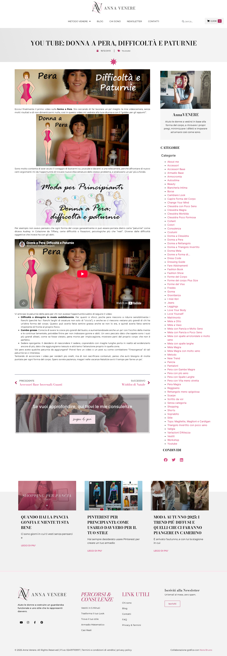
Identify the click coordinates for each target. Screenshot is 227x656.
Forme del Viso (176, 284)
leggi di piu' (28, 545)
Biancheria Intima (177, 187)
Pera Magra (174, 384)
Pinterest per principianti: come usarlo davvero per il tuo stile (112, 525)
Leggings (172, 306)
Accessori (173, 165)
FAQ (124, 619)
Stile (169, 417)
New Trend (173, 358)
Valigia (171, 428)
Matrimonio (174, 317)
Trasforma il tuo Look (92, 613)
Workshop (173, 439)
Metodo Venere (78, 21)
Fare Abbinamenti (177, 265)
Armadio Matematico (92, 624)
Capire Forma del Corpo (181, 198)
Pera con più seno (177, 373)
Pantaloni (172, 365)
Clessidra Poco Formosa (181, 217)
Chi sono (115, 21)
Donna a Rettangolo (179, 243)
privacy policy (124, 650)
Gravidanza (174, 295)
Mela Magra (174, 347)
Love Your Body (176, 310)
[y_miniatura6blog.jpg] (82, 165)
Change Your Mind (178, 202)
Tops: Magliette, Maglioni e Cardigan (188, 421)
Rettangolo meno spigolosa (183, 391)
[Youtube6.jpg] (82, 225)
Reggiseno (173, 388)
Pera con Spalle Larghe (180, 376)
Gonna (171, 291)
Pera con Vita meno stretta (183, 380)
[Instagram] (28, 622)
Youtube (126, 51)
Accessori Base (176, 169)
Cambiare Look (176, 195)
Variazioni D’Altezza (178, 432)
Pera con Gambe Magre (181, 369)
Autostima (173, 180)
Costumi (172, 232)
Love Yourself (175, 313)
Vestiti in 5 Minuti (90, 608)
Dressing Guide (176, 261)
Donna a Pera (175, 239)
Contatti (153, 21)
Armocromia (174, 176)
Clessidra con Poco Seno (182, 206)
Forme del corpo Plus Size (182, 280)
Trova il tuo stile (90, 619)
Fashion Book (175, 269)
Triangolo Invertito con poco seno (187, 425)
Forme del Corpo (177, 276)
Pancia (171, 362)
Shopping (173, 406)
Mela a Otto (174, 321)
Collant (171, 221)
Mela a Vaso (174, 324)
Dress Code (174, 258)
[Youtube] (21, 622)
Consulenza (174, 228)
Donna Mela (174, 250)
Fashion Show (175, 273)
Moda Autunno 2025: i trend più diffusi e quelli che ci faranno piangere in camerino (178, 525)
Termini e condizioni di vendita (98, 650)
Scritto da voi (175, 399)
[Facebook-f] (34, 622)
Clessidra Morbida (178, 213)
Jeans (170, 302)
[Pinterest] (41, 622)
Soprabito (173, 413)
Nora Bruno (206, 650)
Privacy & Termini (131, 625)
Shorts (171, 410)
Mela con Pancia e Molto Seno (185, 328)
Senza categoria (176, 402)
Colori (170, 224)
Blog (100, 21)
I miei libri (173, 298)
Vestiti (171, 436)
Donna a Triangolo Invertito (183, 247)
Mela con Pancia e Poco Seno (184, 332)
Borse (170, 191)
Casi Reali (86, 630)
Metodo (172, 354)
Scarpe (171, 395)
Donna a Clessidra (178, 235)
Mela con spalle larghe (180, 343)
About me (173, 161)
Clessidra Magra (176, 209)
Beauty (171, 183)
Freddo (171, 287)
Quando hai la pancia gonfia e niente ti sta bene (45, 522)
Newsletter (134, 21)
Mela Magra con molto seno (183, 350)
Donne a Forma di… (178, 254)
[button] (165, 460)
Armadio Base (175, 172)
